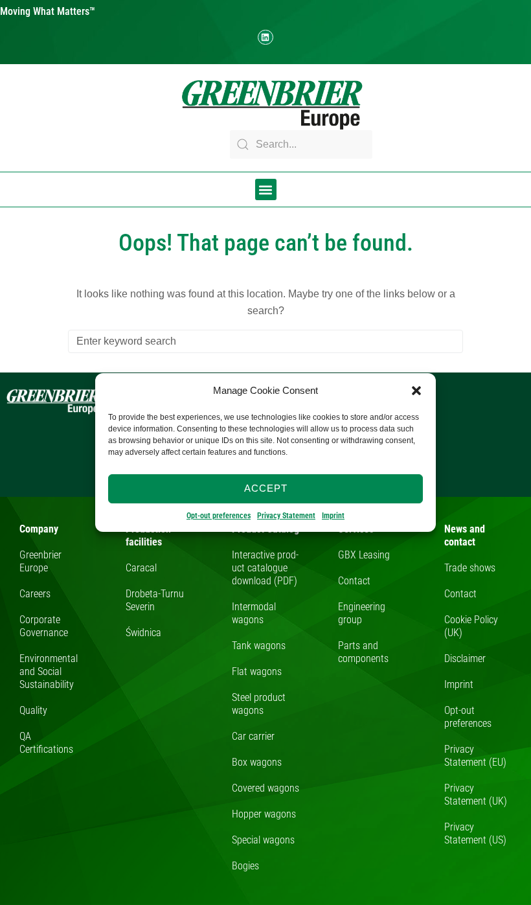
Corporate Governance (43, 626)
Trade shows (469, 568)
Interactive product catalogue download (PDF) (265, 568)
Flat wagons (257, 671)
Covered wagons (265, 788)
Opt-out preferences (218, 515)
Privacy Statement (286, 515)
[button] (416, 390)
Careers (35, 594)
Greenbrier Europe (40, 561)
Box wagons (257, 762)
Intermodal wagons (254, 613)
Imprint (333, 515)
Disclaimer (465, 658)
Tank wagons (259, 645)
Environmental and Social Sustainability (48, 671)
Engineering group (361, 613)
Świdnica (143, 632)
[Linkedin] (265, 37)
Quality (33, 710)
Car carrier (253, 736)
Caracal (141, 568)
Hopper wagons (264, 814)
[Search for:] (265, 341)
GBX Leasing (364, 555)
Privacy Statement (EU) (475, 755)
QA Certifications (46, 742)
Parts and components (363, 652)
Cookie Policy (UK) (471, 626)
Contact (354, 581)
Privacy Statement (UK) (475, 794)
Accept (266, 488)
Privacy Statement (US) (475, 833)
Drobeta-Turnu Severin (155, 600)
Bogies (245, 866)
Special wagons (263, 840)
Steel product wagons (259, 703)
